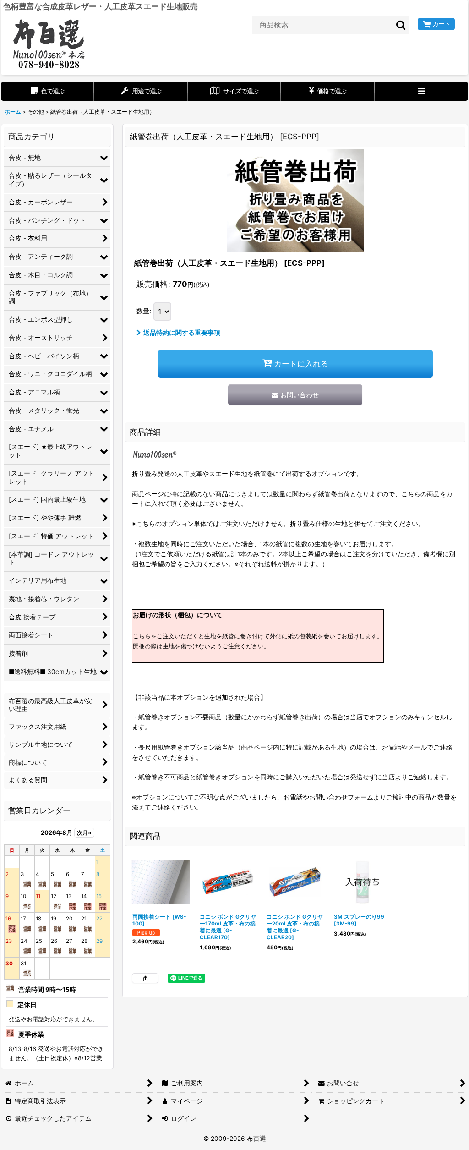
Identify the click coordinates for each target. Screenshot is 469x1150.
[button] (421, 91)
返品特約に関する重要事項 (181, 332)
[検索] (401, 25)
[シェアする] (145, 978)
